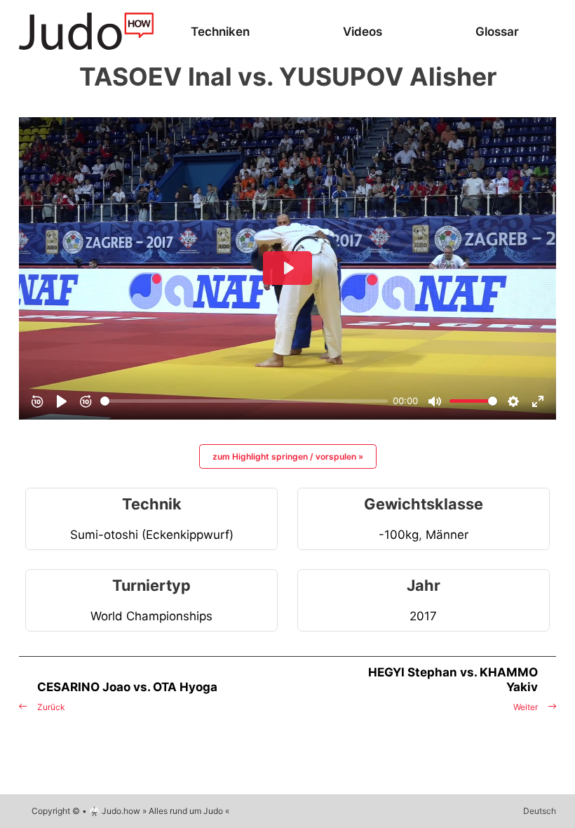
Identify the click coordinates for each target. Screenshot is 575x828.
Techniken (220, 31)
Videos (362, 31)
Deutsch (539, 811)
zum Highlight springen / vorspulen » (287, 456)
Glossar (497, 31)
